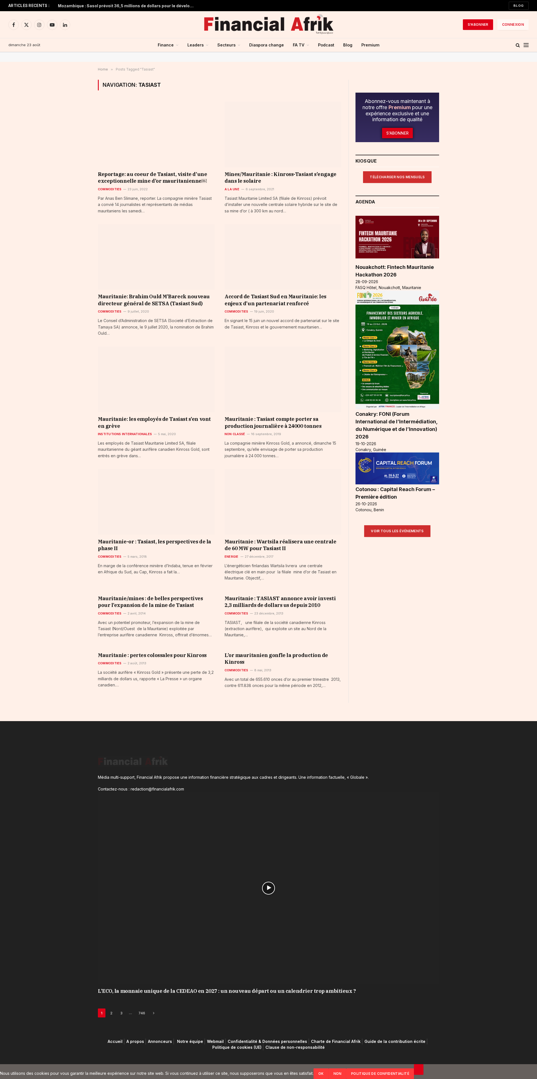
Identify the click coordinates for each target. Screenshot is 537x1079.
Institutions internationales (125, 434)
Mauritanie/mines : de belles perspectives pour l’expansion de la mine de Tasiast (150, 601)
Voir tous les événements (397, 531)
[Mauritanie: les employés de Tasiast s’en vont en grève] (156, 379)
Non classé (235, 434)
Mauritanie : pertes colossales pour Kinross (152, 655)
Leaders (195, 45)
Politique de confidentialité (380, 1073)
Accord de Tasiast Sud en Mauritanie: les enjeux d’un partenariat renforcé (275, 299)
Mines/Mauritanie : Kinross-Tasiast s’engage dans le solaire (280, 177)
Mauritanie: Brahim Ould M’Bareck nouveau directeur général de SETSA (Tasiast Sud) (154, 299)
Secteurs (226, 45)
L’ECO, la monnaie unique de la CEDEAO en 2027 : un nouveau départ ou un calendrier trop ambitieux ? (227, 991)
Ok (321, 1073)
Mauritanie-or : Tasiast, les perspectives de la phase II (154, 545)
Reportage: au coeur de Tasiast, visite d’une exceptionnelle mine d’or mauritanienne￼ (152, 177)
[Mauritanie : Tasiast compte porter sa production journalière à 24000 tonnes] (283, 379)
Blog (519, 6)
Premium (370, 45)
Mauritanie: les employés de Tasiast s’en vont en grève (154, 422)
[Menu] (526, 45)
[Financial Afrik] (268, 24)
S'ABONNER (478, 24)
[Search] (518, 45)
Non (337, 1073)
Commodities (109, 189)
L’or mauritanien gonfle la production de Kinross (276, 658)
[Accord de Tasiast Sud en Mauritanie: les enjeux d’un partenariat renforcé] (283, 257)
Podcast (326, 45)
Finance (166, 45)
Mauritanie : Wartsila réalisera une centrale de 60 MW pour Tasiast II (280, 545)
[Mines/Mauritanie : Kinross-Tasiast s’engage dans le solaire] (283, 134)
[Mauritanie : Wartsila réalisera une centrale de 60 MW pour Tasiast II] (283, 501)
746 (141, 1013)
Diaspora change (266, 45)
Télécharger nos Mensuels (397, 177)
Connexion (513, 24)
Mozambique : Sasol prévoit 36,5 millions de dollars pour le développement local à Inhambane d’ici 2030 (128, 5)
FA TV (298, 45)
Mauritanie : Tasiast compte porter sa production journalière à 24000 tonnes (273, 422)
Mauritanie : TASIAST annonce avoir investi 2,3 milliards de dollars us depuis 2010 (280, 601)
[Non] (418, 1069)
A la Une (232, 189)
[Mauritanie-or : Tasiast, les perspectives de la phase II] (156, 501)
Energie (232, 557)
